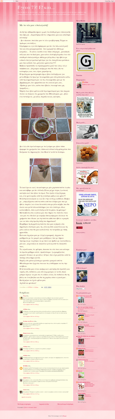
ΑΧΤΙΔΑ (25, 309)
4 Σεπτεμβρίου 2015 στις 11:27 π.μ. (31, 394)
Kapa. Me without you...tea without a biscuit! (86, 336)
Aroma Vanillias (82, 393)
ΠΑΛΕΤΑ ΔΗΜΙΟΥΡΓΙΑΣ (84, 382)
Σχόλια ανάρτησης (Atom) (30, 407)
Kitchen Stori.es (81, 313)
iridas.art (80, 371)
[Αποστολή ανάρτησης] (42, 287)
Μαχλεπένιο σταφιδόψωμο (88, 395)
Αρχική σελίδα (44, 404)
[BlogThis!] (46, 287)
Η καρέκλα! (87, 338)
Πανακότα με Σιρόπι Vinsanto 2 (89, 315)
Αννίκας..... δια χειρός (83, 325)
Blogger (64, 416)
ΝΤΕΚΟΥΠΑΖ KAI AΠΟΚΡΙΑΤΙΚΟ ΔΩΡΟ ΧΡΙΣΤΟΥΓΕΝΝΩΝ (89, 385)
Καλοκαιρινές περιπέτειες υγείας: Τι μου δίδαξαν (86, 309)
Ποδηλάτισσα (26, 333)
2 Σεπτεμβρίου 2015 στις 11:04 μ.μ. (31, 328)
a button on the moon (83, 360)
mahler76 (25, 378)
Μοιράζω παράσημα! (89, 361)
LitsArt (25, 389)
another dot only (88, 297)
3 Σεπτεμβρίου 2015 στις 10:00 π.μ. (31, 350)
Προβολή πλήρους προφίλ (88, 84)
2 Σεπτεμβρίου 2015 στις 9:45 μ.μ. (31, 304)
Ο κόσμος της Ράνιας (28, 321)
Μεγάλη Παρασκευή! (89, 326)
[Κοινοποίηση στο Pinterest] (50, 287)
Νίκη (24, 296)
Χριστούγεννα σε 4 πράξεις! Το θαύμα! (89, 350)
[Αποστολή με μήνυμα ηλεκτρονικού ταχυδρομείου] (44, 287)
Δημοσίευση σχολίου (26, 397)
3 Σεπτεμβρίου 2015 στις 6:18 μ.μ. (31, 385)
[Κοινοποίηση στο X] (47, 287)
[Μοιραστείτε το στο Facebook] (49, 287)
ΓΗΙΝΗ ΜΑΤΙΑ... (82, 348)
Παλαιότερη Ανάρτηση (65, 404)
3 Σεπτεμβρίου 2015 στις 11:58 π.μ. (31, 373)
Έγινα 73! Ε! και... (36, 7)
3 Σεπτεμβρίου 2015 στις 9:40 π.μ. (31, 342)
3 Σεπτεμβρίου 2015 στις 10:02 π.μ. (31, 361)
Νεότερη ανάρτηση (24, 404)
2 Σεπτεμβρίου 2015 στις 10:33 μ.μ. (31, 316)
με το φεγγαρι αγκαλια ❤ (84, 296)
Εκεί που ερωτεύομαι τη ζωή (85, 307)
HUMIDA (25, 366)
